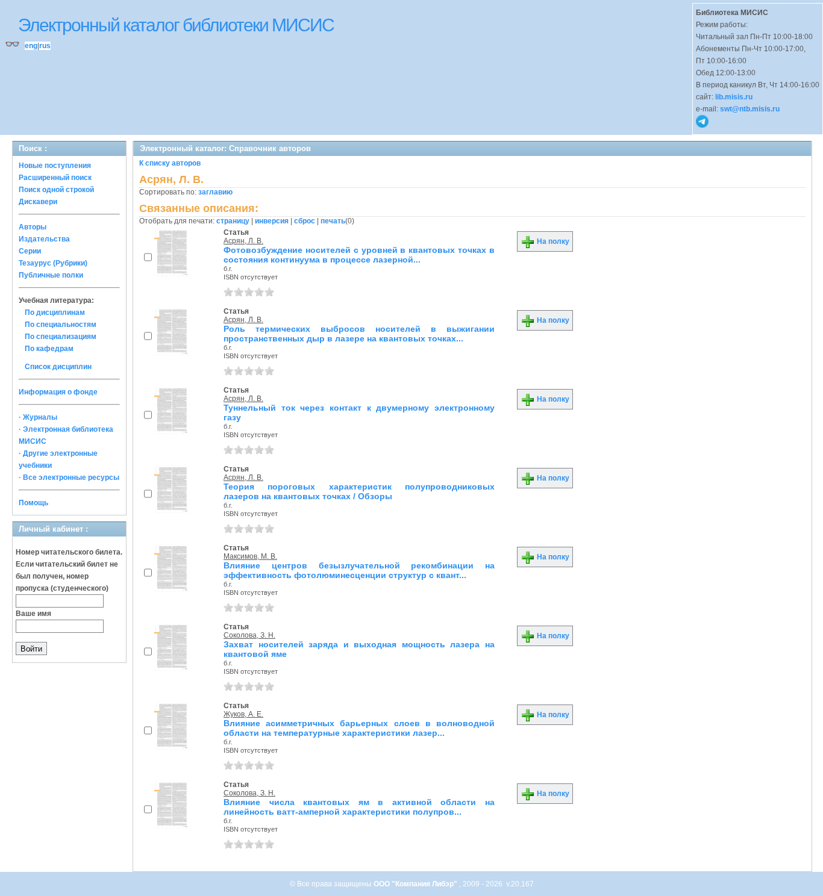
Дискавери (38, 202)
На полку (552, 241)
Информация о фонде (58, 392)
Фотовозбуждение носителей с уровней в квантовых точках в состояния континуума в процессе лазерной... (359, 254)
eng (31, 46)
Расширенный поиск (55, 177)
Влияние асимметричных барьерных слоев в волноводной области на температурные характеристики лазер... (359, 728)
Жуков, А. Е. (243, 714)
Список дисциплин (58, 366)
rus (45, 46)
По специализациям (60, 336)
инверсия (272, 221)
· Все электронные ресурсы (69, 477)
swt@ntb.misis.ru (750, 109)
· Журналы (38, 417)
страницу (232, 221)
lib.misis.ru (734, 97)
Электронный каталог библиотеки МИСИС (176, 25)
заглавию (215, 192)
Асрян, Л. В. (243, 241)
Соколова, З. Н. (249, 635)
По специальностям (60, 324)
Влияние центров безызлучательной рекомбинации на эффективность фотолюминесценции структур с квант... (359, 570)
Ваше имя (33, 613)
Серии (30, 251)
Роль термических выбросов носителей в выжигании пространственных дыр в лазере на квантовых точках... (359, 333)
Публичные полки (51, 275)
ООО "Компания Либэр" (416, 884)
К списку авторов (170, 163)
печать (333, 221)
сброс (304, 221)
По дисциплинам (55, 312)
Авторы (32, 227)
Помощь (33, 503)
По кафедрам (49, 348)
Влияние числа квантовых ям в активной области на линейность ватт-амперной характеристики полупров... (359, 807)
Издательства (44, 239)
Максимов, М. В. (250, 556)
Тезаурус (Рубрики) (53, 263)
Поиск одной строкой (56, 189)
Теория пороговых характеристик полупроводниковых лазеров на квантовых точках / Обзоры (359, 491)
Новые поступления (55, 165)
